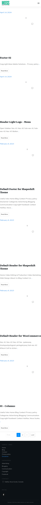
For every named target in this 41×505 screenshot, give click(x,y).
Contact (4, 452)
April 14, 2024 (6, 12)
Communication (7, 469)
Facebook (5, 474)
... (39, 64)
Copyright (5, 471)
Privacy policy (6, 454)
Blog (3, 450)
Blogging (5, 466)
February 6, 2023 (7, 144)
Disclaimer (5, 456)
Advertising (5, 463)
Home (4, 447)
